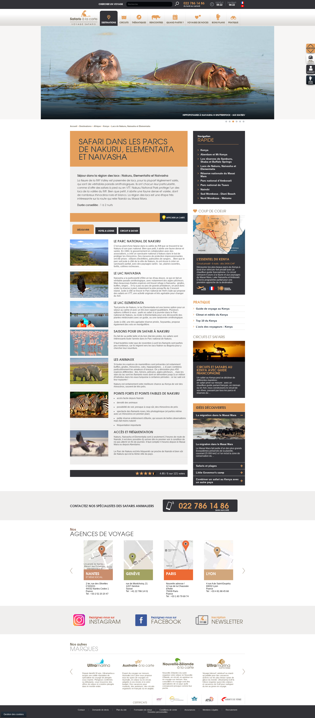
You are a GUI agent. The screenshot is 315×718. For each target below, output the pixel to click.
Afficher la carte (175, 217)
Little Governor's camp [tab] (210, 472)
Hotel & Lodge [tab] (106, 230)
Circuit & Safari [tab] (129, 230)
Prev (71, 571)
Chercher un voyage (111, 4)
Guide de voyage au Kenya (213, 308)
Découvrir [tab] (83, 229)
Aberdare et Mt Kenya (214, 154)
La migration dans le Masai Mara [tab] (216, 415)
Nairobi (205, 189)
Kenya (204, 150)
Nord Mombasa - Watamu (216, 198)
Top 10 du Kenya (206, 320)
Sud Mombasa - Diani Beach (218, 193)
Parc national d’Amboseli (216, 180)
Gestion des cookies (14, 714)
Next (243, 571)
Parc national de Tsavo (215, 185)
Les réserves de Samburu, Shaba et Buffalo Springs (217, 160)
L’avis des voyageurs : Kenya (214, 326)
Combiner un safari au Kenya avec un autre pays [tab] (217, 481)
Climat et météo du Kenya (212, 314)
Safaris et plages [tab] (206, 465)
